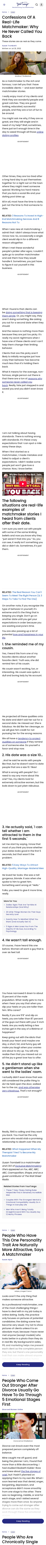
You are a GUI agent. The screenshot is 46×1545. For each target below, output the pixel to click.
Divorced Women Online (12, 1409)
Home (4, 12)
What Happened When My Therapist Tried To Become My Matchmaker (21, 1152)
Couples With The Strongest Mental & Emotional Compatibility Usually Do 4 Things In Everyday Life (23, 1202)
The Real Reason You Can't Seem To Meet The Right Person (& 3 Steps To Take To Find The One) (22, 596)
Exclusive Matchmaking (28, 1165)
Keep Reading (23, 1364)
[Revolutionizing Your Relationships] (23, 4)
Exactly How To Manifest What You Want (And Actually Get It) (22, 920)
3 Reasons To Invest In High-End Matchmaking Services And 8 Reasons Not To (23, 219)
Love (13, 12)
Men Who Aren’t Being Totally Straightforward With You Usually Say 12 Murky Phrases (23, 1212)
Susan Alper (7, 1259)
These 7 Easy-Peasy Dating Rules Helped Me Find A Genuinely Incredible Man (24, 1192)
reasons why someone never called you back (22, 382)
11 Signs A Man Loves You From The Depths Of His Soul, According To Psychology (22, 929)
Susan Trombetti (9, 46)
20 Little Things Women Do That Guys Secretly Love (23, 913)
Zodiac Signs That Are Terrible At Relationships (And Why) (21, 906)
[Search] (36, 4)
